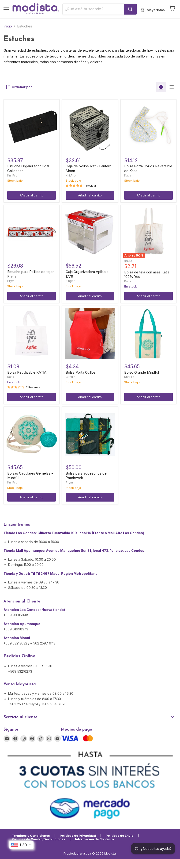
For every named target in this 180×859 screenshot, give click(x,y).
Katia (127, 175)
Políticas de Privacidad (78, 835)
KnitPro (12, 175)
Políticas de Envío (119, 835)
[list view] (171, 87)
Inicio (8, 26)
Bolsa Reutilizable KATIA (26, 372)
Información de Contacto (94, 839)
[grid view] (161, 87)
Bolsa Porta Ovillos (81, 372)
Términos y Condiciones (31, 835)
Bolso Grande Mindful (141, 372)
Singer (70, 281)
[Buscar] (130, 9)
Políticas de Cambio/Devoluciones (38, 839)
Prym (11, 281)
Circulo (70, 377)
